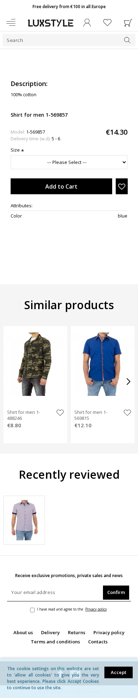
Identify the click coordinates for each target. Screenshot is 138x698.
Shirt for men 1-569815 (90, 415)
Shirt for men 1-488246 (23, 415)
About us (23, 632)
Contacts (98, 641)
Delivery (50, 632)
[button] (69, 63)
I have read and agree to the (72, 609)
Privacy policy (109, 632)
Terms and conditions (55, 641)
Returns (76, 632)
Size (15, 150)
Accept (118, 672)
